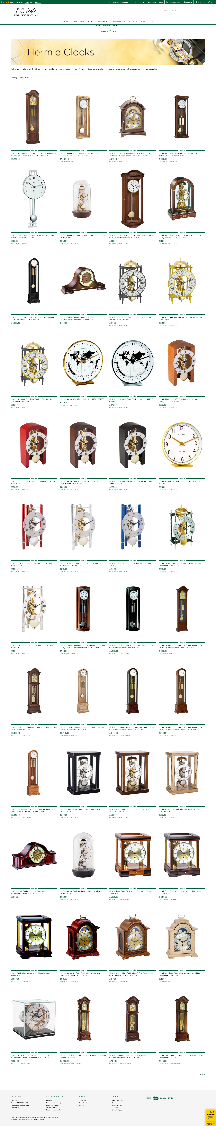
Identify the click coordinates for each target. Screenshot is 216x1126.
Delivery (49, 1100)
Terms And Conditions (39, 1117)
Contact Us (15, 1108)
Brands (132, 21)
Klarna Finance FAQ (53, 1117)
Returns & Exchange (54, 1103)
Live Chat (14, 1100)
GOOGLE (38, 2)
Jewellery (102, 21)
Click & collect (51, 1108)
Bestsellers (79, 21)
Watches (64, 21)
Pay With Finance (52, 1105)
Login (48, 1110)
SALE (143, 21)
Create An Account (58, 1110)
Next (201, 1074)
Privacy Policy (27, 1117)
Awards (81, 1105)
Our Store (82, 1100)
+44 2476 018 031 (22, 1103)
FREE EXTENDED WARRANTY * (119, 2)
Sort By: (14, 78)
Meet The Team (84, 1103)
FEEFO (27, 2)
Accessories (118, 21)
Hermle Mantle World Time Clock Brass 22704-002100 (82, 399)
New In (91, 21)
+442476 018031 (174, 2)
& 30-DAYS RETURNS (155, 2)
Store (153, 21)
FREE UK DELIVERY (140, 2)
